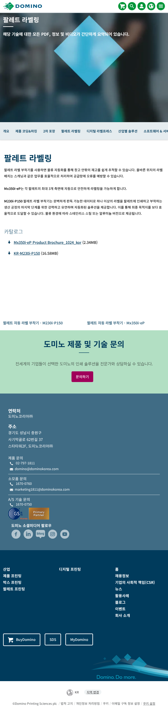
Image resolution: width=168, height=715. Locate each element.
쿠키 (106, 703)
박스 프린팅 (12, 582)
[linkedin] (28, 534)
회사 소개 (122, 615)
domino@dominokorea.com (37, 468)
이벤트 (120, 608)
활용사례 (122, 595)
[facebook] (16, 534)
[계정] (141, 6)
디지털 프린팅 (70, 569)
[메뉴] (161, 6)
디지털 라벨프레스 (99, 131)
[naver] (40, 534)
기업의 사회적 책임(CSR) (135, 582)
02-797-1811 (25, 462)
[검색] (132, 6)
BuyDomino (25, 639)
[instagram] (52, 534)
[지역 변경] (151, 6)
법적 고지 (67, 703)
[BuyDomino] (122, 6)
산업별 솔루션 (127, 131)
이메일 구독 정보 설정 (126, 703)
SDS (53, 639)
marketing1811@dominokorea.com (42, 489)
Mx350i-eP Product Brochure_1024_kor (47, 242)
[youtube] (64, 534)
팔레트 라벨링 (71, 131)
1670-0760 (24, 483)
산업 (6, 569)
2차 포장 (49, 131)
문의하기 (82, 376)
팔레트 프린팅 (14, 588)
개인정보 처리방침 (88, 703)
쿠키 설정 (149, 703)
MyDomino (79, 639)
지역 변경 (93, 692)
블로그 (120, 602)
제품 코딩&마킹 (26, 131)
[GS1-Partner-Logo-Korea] (28, 513)
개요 (6, 131)
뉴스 (118, 588)
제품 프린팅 (12, 575)
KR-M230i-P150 (27, 253)
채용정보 (122, 575)
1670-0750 (24, 504)
